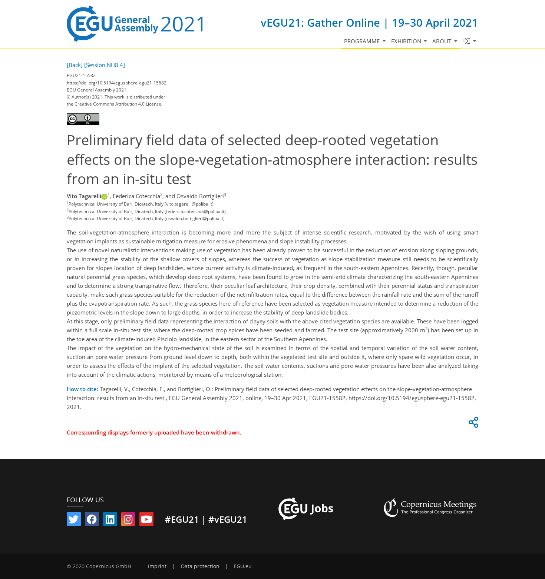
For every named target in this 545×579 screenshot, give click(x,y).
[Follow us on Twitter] (74, 521)
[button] (469, 41)
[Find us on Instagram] (128, 521)
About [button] (442, 41)
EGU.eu (243, 566)
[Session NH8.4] (104, 65)
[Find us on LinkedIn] (110, 521)
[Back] (75, 65)
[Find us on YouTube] (146, 521)
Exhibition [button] (407, 41)
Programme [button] (362, 41)
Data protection (200, 566)
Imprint (157, 566)
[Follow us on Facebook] (92, 521)
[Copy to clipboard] (472, 424)
